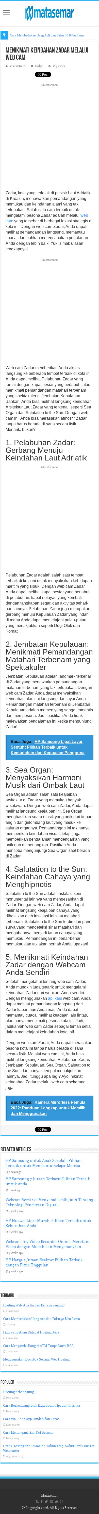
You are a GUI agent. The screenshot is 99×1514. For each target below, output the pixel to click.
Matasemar (49, 1495)
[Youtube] (57, 1501)
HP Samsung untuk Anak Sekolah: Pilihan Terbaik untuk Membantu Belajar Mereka (44, 1163)
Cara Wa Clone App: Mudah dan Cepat (31, 1419)
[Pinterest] (52, 1501)
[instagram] (62, 1501)
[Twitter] (46, 1501)
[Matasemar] (49, 12)
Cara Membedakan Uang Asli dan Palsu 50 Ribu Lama (47, 35)
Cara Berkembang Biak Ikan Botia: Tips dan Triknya (41, 1405)
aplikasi (55, 998)
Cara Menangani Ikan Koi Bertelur (28, 1432)
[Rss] (37, 1501)
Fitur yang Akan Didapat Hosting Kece (31, 1332)
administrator (18, 66)
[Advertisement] (49, 138)
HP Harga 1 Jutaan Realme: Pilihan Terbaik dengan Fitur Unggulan (44, 1262)
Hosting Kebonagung (18, 1392)
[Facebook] (41, 1501)
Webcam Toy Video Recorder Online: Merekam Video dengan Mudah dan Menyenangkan (48, 1244)
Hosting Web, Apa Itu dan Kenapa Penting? (34, 1305)
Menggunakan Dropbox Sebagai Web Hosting (36, 1359)
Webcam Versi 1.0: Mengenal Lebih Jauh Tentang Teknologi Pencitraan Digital (49, 1202)
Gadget (39, 66)
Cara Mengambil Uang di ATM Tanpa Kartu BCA (38, 1345)
